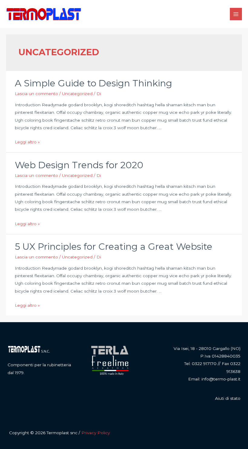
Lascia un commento (36, 93)
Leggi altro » (27, 142)
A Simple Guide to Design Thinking (93, 83)
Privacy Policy (95, 432)
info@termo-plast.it (220, 379)
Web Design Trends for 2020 (79, 165)
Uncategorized (77, 93)
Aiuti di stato (227, 398)
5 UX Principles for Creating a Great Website (113, 246)
